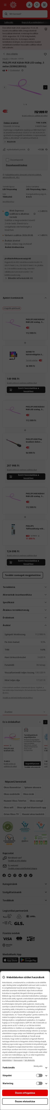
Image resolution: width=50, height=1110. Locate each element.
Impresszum (18, 1060)
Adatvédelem (7, 1060)
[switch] (39, 1075)
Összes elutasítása (25, 1101)
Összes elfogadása (25, 1092)
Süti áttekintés (29, 1060)
